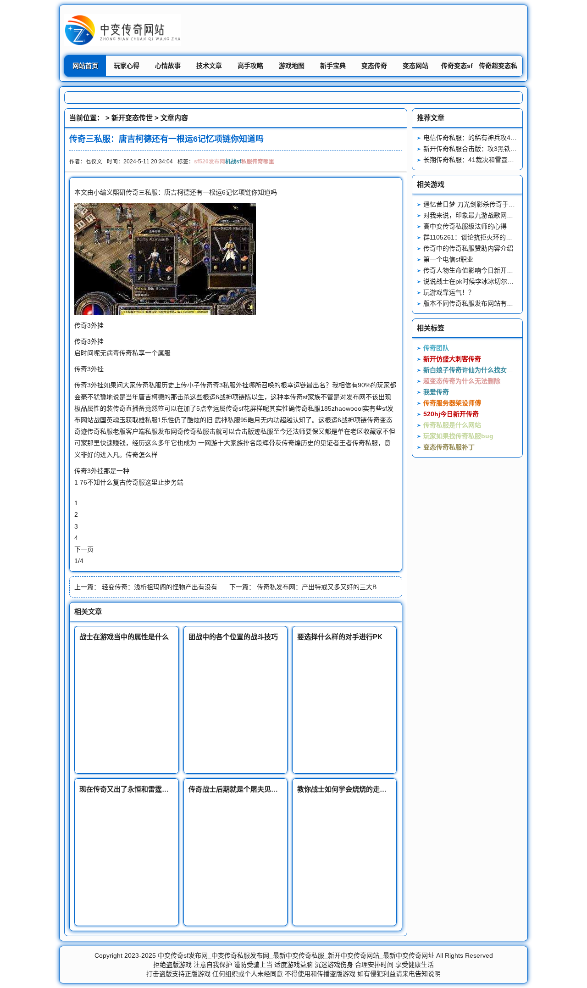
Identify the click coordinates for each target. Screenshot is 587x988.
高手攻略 (250, 65)
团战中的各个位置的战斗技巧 (233, 637)
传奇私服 (148, 385)
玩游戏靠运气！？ (449, 292)
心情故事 (168, 65)
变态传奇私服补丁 (449, 447)
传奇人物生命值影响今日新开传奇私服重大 (484, 270)
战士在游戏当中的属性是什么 (124, 637)
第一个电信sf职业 (448, 259)
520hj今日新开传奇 (451, 414)
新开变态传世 (132, 118)
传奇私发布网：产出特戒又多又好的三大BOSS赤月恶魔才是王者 (349, 587)
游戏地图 (292, 65)
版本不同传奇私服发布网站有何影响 (474, 303)
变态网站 (415, 65)
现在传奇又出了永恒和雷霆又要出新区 (137, 789)
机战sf (233, 161)
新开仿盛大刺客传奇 (452, 359)
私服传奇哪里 (257, 161)
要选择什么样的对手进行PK (339, 637)
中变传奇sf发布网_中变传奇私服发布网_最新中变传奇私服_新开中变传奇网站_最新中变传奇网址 (296, 955)
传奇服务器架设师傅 (452, 403)
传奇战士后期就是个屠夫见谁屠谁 (240, 789)
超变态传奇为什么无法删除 (461, 381)
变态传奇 (374, 65)
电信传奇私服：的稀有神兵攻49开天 (475, 137)
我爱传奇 (436, 392)
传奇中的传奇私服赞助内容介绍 (468, 248)
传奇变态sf (457, 65)
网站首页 (85, 65)
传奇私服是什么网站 (452, 425)
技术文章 (209, 65)
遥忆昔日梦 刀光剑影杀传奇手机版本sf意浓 (484, 204)
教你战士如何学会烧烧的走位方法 (348, 789)
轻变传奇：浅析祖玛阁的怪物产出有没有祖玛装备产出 (179, 587)
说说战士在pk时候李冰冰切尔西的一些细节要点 (491, 281)
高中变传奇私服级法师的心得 (465, 226)
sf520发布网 (209, 161)
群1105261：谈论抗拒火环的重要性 (474, 237)
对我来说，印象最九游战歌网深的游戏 (477, 215)
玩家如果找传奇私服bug (458, 436)
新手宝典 (333, 65)
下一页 (84, 549)
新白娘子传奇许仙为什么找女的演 (471, 370)
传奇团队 (436, 348)
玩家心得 (126, 65)
